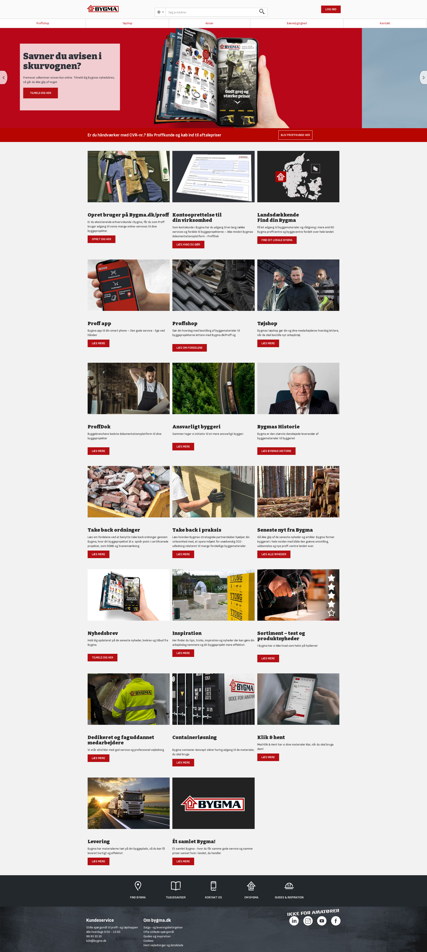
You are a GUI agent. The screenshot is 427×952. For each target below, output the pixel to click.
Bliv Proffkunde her (295, 135)
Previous (3, 77)
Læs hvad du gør (188, 244)
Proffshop (42, 23)
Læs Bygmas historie (276, 451)
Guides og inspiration (157, 936)
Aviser (209, 23)
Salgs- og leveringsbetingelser (163, 927)
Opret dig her (101, 239)
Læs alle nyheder (274, 554)
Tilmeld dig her (102, 657)
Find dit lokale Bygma (277, 240)
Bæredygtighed (297, 23)
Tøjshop (127, 23)
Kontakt (385, 23)
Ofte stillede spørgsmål (158, 932)
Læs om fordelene (190, 348)
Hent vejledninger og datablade (163, 945)
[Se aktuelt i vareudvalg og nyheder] (298, 597)
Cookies (148, 941)
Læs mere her (105, 96)
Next (423, 77)
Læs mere (98, 343)
